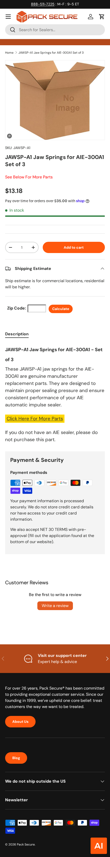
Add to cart (74, 247)
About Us (20, 721)
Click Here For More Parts (35, 418)
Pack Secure (26, 844)
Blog (16, 758)
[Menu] (8, 16)
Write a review (55, 605)
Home (9, 53)
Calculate (60, 308)
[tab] (17, 334)
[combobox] (55, 29)
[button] (101, 16)
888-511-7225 (42, 4)
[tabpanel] (55, 393)
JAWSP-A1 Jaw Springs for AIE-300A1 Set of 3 (51, 53)
